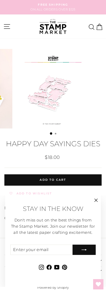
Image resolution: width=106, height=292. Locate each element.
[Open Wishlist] (98, 284)
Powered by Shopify (53, 287)
